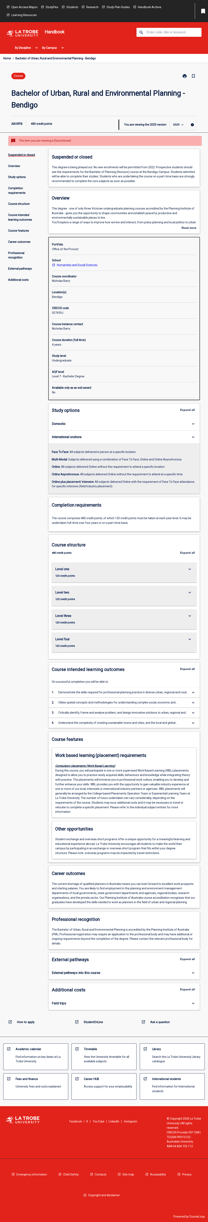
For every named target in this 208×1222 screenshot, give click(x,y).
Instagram (130, 1121)
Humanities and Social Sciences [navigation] (77, 265)
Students (72, 7)
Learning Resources (24, 15)
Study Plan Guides (118, 7)
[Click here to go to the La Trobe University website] (22, 34)
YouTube (98, 1121)
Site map (128, 1174)
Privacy (187, 1174)
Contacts (100, 1174)
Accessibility (158, 1174)
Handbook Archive (149, 7)
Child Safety (71, 1174)
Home (7, 58)
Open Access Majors (24, 7)
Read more (189, 228)
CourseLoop (197, 1216)
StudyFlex (52, 7)
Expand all (187, 409)
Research (92, 7)
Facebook (75, 1121)
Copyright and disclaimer (104, 1195)
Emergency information (31, 1174)
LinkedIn (114, 1121)
